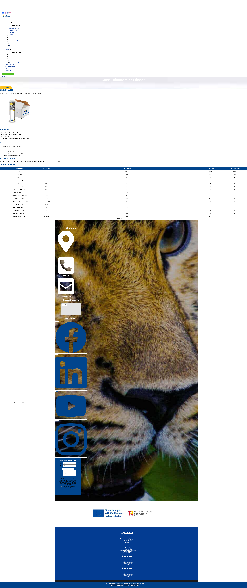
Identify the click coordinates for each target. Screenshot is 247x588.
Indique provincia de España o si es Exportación (68, 467)
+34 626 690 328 (129, 540)
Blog (6, 68)
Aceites (11, 34)
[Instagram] (5, 13)
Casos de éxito (8, 70)
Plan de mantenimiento (15, 62)
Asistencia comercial (10, 64)
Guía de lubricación (10, 66)
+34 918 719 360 (129, 539)
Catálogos (7, 7)
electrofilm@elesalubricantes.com (35, 1)
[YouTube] (10, 13)
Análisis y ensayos (13, 60)
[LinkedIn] (3, 13)
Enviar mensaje (68, 490)
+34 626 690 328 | (20, 1)
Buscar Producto (9, 21)
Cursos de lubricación (14, 57)
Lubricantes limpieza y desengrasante (19, 38)
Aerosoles (11, 32)
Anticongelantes (13, 43)
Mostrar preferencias (117, 585)
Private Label (8, 47)
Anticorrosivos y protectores (16, 40)
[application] (11, 23)
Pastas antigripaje (13, 30)
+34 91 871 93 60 (9, 1)
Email (61, 465)
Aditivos (11, 45)
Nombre (61, 463)
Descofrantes (12, 42)
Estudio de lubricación (14, 59)
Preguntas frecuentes (10, 5)
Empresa (7, 4)
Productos (7, 23)
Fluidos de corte (13, 36)
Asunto (61, 471)
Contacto (7, 9)
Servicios (7, 49)
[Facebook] (8, 13)
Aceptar (126, 585)
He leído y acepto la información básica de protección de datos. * (70, 487)
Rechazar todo (135, 585)
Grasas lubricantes (14, 28)
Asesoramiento (13, 55)
